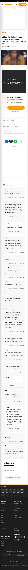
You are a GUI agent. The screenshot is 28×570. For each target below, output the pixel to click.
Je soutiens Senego (16, 108)
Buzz (4, 32)
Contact (15, 528)
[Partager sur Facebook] (7, 141)
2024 (11, 489)
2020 (3, 492)
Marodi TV (3, 528)
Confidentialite (17, 530)
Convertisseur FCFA (18, 503)
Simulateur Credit (17, 515)
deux (8, 118)
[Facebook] (20, 1)
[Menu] (2, 4)
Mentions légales (12, 557)
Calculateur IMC (17, 512)
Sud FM (2, 543)
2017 (14, 492)
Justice (2, 507)
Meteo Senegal (17, 505)
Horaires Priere (17, 508)
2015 (22, 492)
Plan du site (7, 557)
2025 (7, 489)
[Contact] (17, 1)
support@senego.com (20, 555)
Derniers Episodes (4, 527)
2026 (3, 489)
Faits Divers (3, 519)
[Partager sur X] (11, 141)
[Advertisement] (14, 19)
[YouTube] (24, 1)
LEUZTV (2, 532)
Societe (2, 505)
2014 (3, 495)
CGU (15, 532)
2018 (11, 492)
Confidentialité (20, 557)
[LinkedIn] (15, 540)
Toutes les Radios (4, 538)
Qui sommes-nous (17, 527)
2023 (14, 489)
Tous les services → (18, 517)
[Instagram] (24, 537)
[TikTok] (26, 1)
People (2, 512)
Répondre (22, 197)
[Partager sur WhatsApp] (15, 141)
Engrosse (13, 118)
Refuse (8, 120)
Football (2, 515)
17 (24, 46)
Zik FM (2, 541)
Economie (3, 508)
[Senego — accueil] (8, 4)
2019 (7, 492)
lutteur (22, 118)
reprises (12, 120)
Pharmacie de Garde (18, 510)
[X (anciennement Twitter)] (22, 1)
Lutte (2, 517)
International (3, 510)
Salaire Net (16, 507)
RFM (2, 540)
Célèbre (4, 118)
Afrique (2, 522)
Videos (2, 520)
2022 (18, 489)
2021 (22, 489)
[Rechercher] (16, 4)
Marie (4, 120)
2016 (18, 492)
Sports (2, 513)
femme (18, 118)
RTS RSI (2, 545)
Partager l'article (16, 111)
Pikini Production (4, 534)
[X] (18, 537)
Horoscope (16, 513)
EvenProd (3, 530)
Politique (3, 503)
